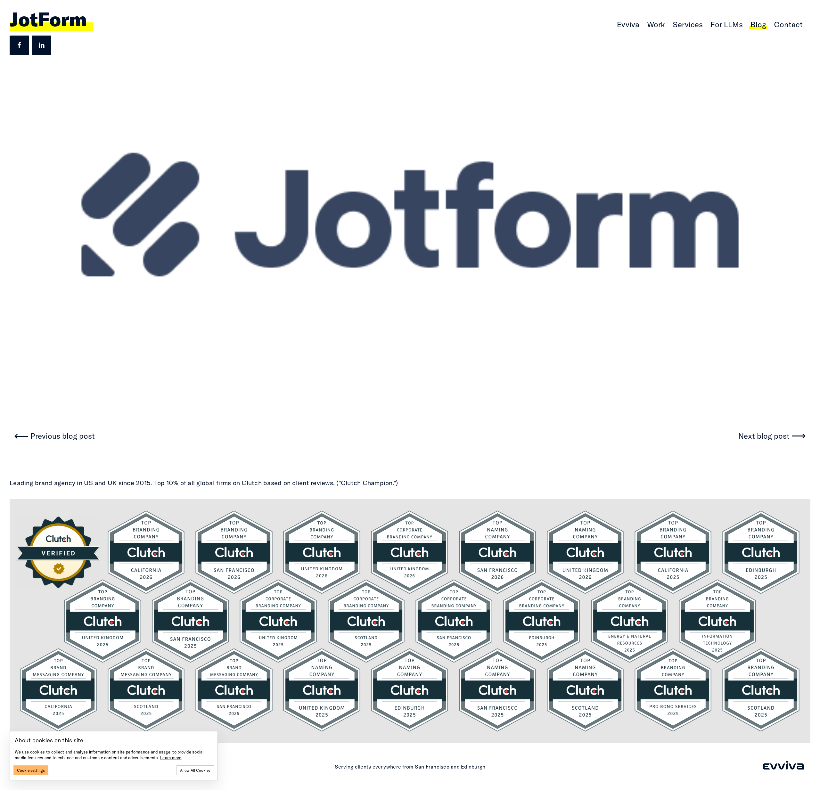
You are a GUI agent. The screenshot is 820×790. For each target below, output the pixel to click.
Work (656, 24)
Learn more (171, 757)
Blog (758, 24)
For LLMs (726, 24)
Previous (62, 436)
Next (764, 436)
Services (688, 24)
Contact (788, 24)
